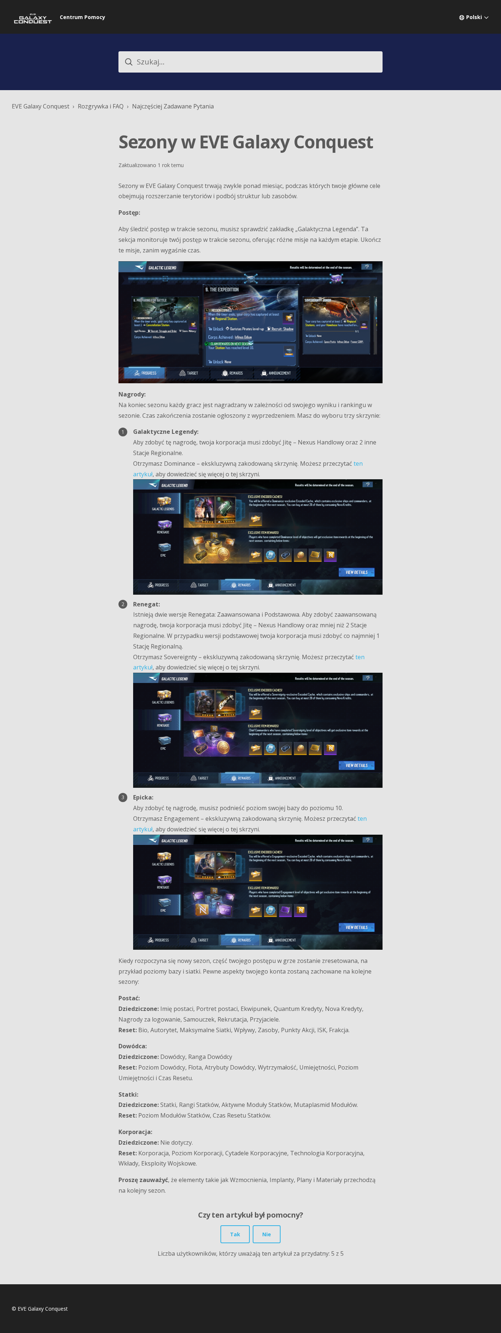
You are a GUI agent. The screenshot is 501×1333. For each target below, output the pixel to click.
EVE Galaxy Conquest (40, 106)
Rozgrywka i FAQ (101, 106)
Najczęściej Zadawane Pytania (173, 106)
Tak (235, 1234)
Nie (266, 1234)
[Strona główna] (33, 17)
